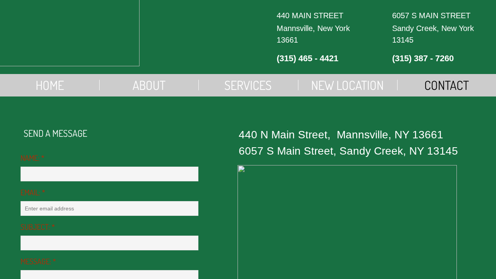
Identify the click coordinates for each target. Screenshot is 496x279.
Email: (33, 192)
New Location (347, 85)
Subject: (38, 227)
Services (248, 85)
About (149, 85)
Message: (38, 261)
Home (50, 85)
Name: (33, 158)
